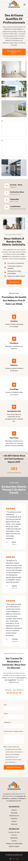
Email (6, 713)
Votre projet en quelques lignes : (13, 732)
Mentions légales (14, 846)
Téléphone (7, 722)
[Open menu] (24, 4)
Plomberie (14, 818)
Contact (14, 841)
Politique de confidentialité (14, 843)
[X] (14, 858)
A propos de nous (14, 832)
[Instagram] (17, 858)
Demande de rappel (14, 767)
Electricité (14, 824)
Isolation (14, 821)
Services (14, 835)
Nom (5, 705)
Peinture (14, 810)
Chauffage (14, 813)
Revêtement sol (14, 816)
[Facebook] (10, 858)
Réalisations (14, 838)
